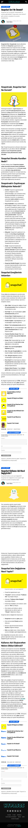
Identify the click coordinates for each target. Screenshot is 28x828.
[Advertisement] (14, 73)
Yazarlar (9, 815)
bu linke (23, 698)
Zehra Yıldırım (9, 22)
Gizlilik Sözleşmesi (15, 818)
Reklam (19, 817)
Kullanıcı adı (11, 762)
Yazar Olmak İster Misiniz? (11, 817)
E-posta (3, 450)
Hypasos (19, 825)
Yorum (3, 438)
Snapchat (10, 429)
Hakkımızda (19, 815)
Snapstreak (17, 429)
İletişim (13, 815)
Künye (23, 817)
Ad (1, 446)
